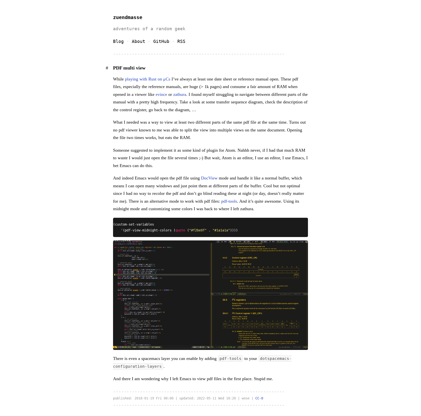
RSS (181, 41)
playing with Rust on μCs (147, 79)
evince (161, 94)
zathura (179, 94)
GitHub (161, 41)
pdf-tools (229, 201)
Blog (118, 41)
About (138, 41)
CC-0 (259, 398)
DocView (209, 178)
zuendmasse (127, 17)
